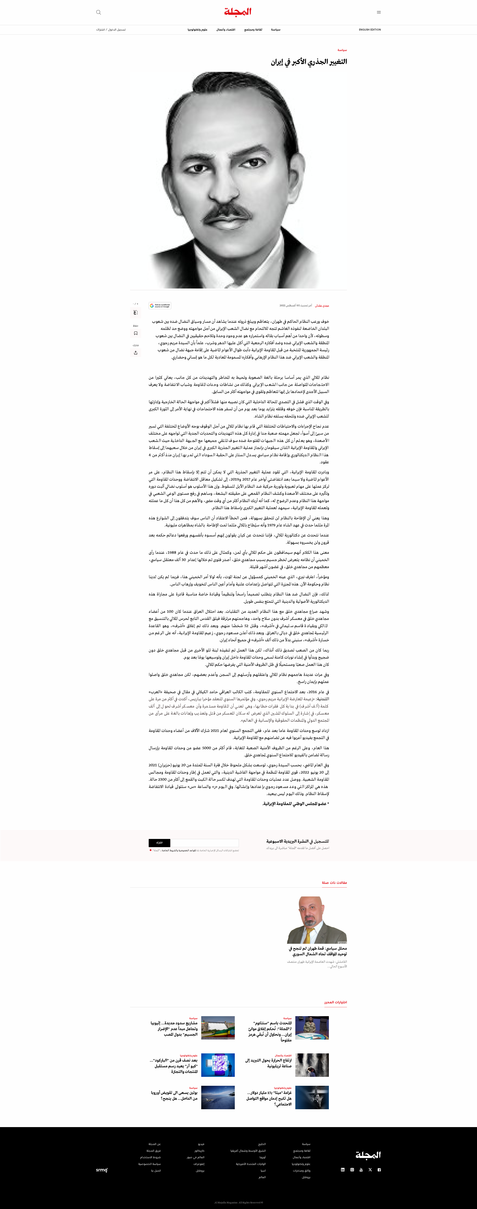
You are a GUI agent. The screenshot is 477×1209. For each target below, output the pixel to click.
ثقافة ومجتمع (253, 29)
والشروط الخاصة (169, 850)
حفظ (135, 326)
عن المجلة (155, 1144)
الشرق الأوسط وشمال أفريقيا (248, 1150)
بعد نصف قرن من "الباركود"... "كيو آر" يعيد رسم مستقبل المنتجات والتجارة (174, 1066)
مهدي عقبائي (322, 306)
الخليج (262, 1144)
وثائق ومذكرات (301, 1170)
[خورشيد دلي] (313, 920)
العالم (262, 1177)
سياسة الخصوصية (149, 1164)
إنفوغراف (198, 1164)
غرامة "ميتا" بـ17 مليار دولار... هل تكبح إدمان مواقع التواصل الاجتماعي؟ (269, 1098)
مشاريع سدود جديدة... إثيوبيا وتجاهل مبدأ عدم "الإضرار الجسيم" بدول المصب (174, 1029)
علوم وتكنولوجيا (197, 29)
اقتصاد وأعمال (225, 29)
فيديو (201, 1144)
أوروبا (263, 1157)
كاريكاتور (199, 1150)
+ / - (135, 304)
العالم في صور (195, 1157)
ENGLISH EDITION (370, 29)
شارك (136, 345)
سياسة (275, 29)
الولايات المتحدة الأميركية (251, 1164)
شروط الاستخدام (150, 1157)
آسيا (263, 1170)
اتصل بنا (156, 1170)
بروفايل (306, 1177)
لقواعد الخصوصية (187, 850)
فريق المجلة (153, 1150)
